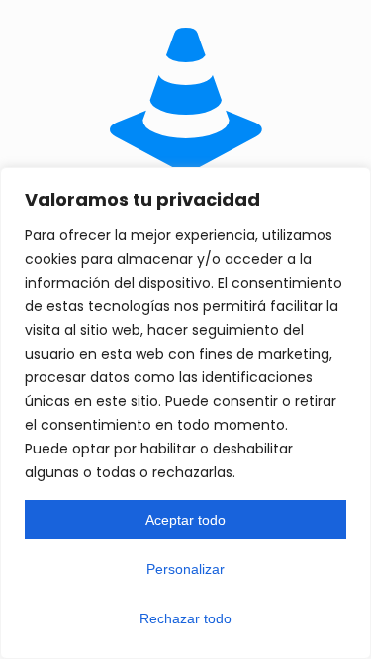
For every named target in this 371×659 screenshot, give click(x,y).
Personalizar (185, 569)
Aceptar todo (185, 520)
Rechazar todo (185, 618)
